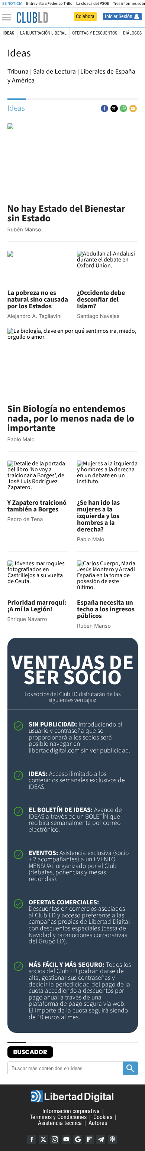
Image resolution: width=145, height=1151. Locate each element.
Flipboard (89, 1139)
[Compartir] (104, 108)
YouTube (66, 1139)
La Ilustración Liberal (43, 33)
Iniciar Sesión (118, 16)
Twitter (43, 1139)
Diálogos (132, 33)
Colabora (85, 16)
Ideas (8, 33)
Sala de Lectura (54, 71)
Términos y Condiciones (58, 1117)
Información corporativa (71, 1111)
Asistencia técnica (60, 1122)
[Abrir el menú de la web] (8, 17)
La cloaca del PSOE (92, 3)
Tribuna (18, 71)
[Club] (32, 17)
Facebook (31, 1139)
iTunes (112, 1139)
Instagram (54, 1139)
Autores (97, 1122)
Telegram (100, 1139)
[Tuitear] (114, 108)
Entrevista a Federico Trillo (49, 3)
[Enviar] (123, 108)
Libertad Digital (72, 1096)
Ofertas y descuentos (94, 33)
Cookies (102, 1117)
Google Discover (77, 1139)
